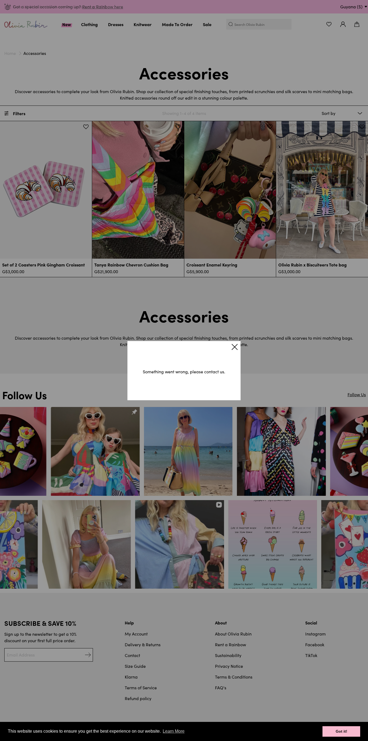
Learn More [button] (174, 731)
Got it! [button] (341, 731)
